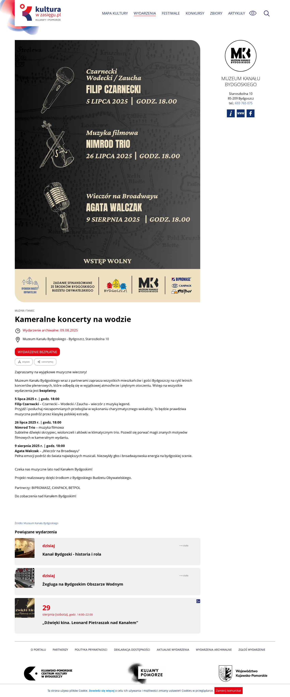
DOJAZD (26, 361)
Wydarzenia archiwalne (214, 649)
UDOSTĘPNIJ (47, 361)
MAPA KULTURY (115, 13)
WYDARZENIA (145, 13)
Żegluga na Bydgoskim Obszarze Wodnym (82, 584)
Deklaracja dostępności (132, 649)
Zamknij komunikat (228, 690)
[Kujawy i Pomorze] (145, 673)
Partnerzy (60, 649)
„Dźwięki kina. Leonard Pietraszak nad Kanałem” (90, 622)
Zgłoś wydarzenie (252, 649)
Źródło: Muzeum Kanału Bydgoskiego (36, 523)
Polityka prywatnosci (91, 649)
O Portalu (38, 649)
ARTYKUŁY (236, 13)
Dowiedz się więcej (101, 690)
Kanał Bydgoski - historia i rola (71, 554)
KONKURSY (195, 13)
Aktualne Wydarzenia (173, 649)
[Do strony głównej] (40, 13)
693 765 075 (244, 103)
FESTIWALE (171, 13)
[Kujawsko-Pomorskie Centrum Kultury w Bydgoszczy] (47, 673)
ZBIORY (216, 13)
